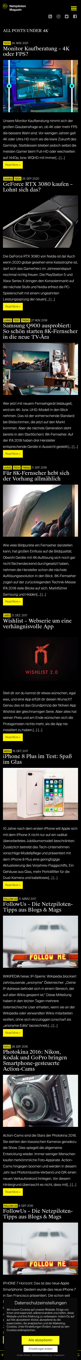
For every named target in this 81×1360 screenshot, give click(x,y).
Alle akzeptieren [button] (40, 1340)
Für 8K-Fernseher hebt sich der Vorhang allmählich (36, 476)
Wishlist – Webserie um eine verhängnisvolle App (37, 624)
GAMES (8, 179)
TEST (16, 321)
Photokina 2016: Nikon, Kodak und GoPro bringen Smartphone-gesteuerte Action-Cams (35, 1060)
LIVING (7, 321)
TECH (7, 43)
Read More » (12, 165)
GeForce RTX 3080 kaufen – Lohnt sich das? (38, 187)
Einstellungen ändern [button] (40, 1349)
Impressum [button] (59, 1355)
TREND (25, 321)
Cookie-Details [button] (23, 1355)
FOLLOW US (10, 899)
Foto (7, 1047)
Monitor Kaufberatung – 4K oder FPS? (36, 51)
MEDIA (7, 751)
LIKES (7, 616)
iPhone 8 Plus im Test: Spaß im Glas (37, 759)
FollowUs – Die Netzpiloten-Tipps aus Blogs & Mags (38, 907)
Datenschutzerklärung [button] (42, 1355)
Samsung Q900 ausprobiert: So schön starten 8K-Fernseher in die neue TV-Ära (40, 331)
